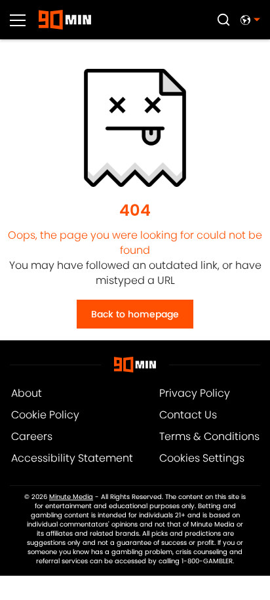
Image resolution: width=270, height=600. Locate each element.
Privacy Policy (194, 393)
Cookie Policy (45, 414)
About (26, 393)
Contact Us (188, 414)
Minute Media (71, 497)
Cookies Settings (201, 458)
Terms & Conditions (209, 436)
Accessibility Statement (72, 458)
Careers (31, 436)
